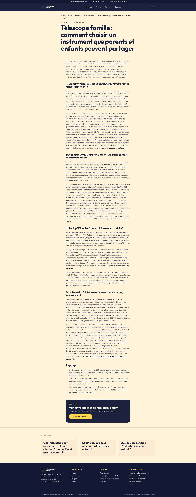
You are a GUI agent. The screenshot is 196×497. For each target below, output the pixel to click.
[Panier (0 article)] (153, 7)
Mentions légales (135, 481)
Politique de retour (135, 476)
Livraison (103, 481)
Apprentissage (75, 476)
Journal (98, 7)
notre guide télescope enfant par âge (112, 148)
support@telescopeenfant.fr (109, 476)
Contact (118, 7)
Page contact (104, 473)
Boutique (89, 7)
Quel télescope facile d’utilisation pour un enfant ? (133, 446)
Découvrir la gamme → (80, 417)
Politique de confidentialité (138, 479)
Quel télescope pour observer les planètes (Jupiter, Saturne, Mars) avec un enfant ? (57, 447)
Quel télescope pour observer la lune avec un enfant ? (96, 446)
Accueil (63, 16)
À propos (108, 7)
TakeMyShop (84, 494)
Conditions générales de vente (139, 473)
